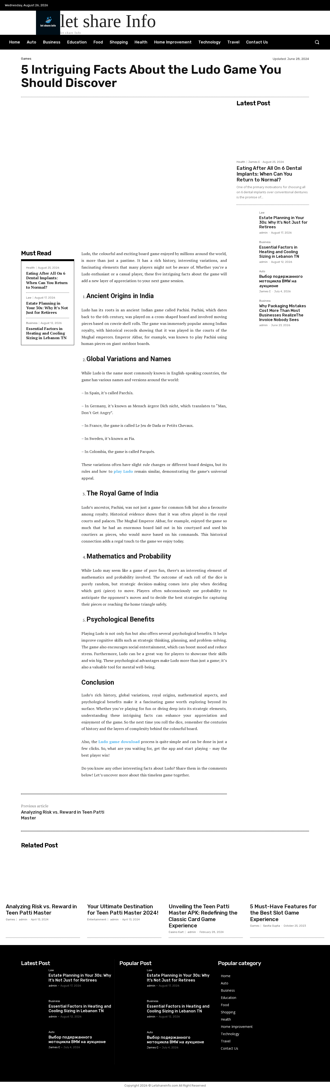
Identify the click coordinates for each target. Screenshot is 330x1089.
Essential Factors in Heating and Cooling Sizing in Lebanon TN (46, 333)
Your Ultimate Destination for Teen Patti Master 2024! (122, 909)
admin (263, 232)
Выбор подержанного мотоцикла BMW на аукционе (281, 281)
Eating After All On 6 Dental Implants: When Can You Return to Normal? (47, 280)
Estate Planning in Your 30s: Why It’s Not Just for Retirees (47, 308)
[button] (317, 42)
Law (28, 297)
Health (30, 267)
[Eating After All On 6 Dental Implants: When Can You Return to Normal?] (273, 133)
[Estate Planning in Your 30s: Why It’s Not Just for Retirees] (246, 220)
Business (31, 323)
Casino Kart (176, 932)
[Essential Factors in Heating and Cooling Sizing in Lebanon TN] (246, 250)
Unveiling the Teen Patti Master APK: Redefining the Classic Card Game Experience (203, 916)
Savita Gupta (271, 925)
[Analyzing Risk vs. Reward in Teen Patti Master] (43, 875)
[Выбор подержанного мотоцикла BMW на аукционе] (246, 279)
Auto (262, 271)
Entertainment (96, 919)
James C (254, 162)
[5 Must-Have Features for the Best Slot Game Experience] (287, 875)
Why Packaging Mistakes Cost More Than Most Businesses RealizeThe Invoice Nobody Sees (282, 313)
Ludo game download (119, 741)
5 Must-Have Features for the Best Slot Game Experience (283, 913)
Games (26, 58)
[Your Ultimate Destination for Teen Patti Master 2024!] (124, 875)
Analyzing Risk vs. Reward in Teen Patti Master (41, 909)
